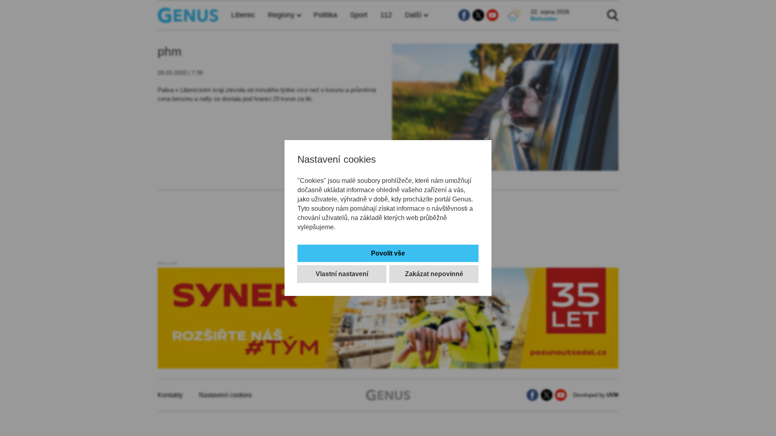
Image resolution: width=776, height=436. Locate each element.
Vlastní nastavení (342, 273)
